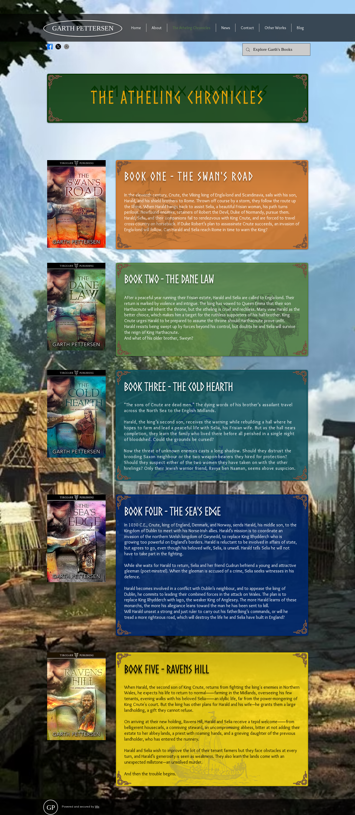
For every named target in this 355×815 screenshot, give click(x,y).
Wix (97, 806)
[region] (212, 204)
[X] (58, 46)
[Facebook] (50, 46)
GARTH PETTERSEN (82, 28)
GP (51, 807)
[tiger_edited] (66, 46)
